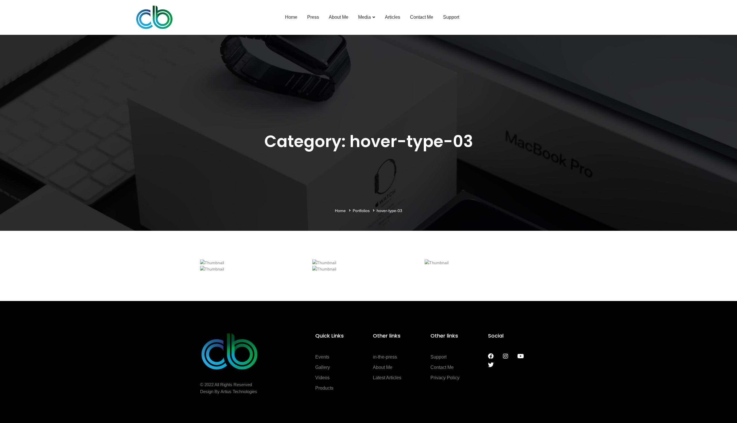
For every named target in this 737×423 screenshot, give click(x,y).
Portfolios (361, 210)
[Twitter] (490, 365)
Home (340, 210)
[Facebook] (490, 356)
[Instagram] (505, 356)
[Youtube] (521, 356)
